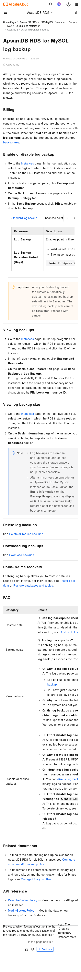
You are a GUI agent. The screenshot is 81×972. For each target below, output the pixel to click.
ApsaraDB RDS (28, 22)
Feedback (46, 949)
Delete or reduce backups (26, 534)
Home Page (9, 22)
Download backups (21, 555)
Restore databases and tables (33, 585)
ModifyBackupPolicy (21, 910)
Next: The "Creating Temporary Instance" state (67, 930)
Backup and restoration (28, 25)
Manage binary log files (36, 879)
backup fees (11, 142)
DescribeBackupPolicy (22, 900)
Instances (27, 163)
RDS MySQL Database (52, 22)
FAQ (9, 25)
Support (73, 22)
